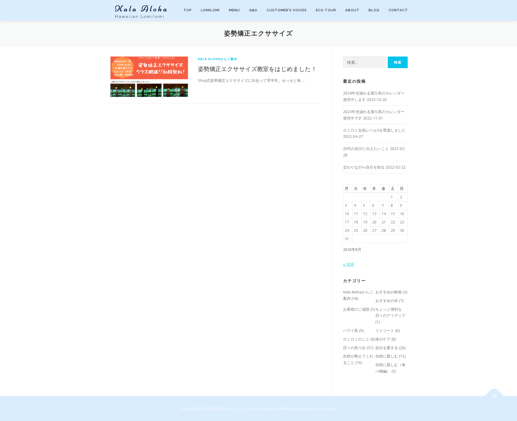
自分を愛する (386, 347)
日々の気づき (354, 347)
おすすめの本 (386, 300)
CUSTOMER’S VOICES (287, 10)
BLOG (374, 10)
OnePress (285, 408)
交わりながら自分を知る (364, 167)
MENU (234, 10)
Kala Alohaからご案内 (217, 59)
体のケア (382, 339)
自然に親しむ (386, 356)
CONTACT (398, 10)
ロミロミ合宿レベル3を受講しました (374, 130)
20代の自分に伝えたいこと (366, 148)
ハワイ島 (350, 330)
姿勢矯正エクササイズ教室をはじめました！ (257, 69)
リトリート (384, 330)
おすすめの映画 (388, 291)
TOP (187, 10)
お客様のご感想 (356, 309)
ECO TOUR (326, 10)
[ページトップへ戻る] (494, 396)
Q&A (253, 10)
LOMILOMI (210, 10)
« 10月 (348, 264)
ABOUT (352, 10)
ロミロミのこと (356, 339)
